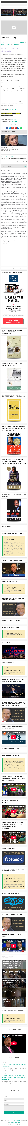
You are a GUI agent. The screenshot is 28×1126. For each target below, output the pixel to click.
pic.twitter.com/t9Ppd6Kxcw (11, 589)
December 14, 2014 (17, 769)
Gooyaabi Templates (14, 1122)
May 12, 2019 (20, 634)
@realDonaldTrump (18, 881)
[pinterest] (22, 1124)
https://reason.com (12, 109)
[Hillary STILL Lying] (14, 27)
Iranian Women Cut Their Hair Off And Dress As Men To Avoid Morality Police (13, 973)
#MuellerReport (8, 878)
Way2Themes (16, 1120)
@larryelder (18, 762)
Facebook (14, 121)
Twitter (14, 119)
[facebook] (8, 1124)
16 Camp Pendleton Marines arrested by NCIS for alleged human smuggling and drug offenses (14, 1077)
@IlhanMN (11, 539)
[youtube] (19, 1124)
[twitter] (6, 1124)
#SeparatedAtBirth (11, 587)
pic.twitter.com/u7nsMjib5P (11, 765)
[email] (17, 1124)
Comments (15, 44)
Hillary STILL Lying (5, 44)
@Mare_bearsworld (11, 761)
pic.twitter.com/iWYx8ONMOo (12, 1018)
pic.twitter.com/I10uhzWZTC (13, 633)
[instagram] (13, 1124)
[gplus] (10, 1124)
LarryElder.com (7, 115)
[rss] (15, 1124)
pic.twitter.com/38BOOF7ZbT (12, 670)
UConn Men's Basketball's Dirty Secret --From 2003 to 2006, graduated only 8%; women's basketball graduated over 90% (13, 965)
